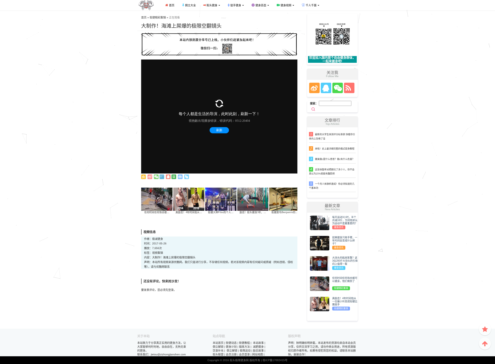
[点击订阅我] (348, 87)
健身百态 (261, 5)
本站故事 (258, 342)
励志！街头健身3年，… (253, 212)
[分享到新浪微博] (150, 176)
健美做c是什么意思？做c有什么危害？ (334, 159)
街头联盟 (218, 354)
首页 (171, 5)
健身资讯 (338, 227)
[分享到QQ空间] (143, 176)
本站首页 (218, 342)
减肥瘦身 (258, 346)
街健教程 (244, 342)
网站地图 (257, 354)
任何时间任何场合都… (156, 212)
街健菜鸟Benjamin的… (284, 212)
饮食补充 (218, 350)
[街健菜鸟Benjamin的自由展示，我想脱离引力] (284, 199)
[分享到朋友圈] (156, 176)
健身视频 (286, 5)
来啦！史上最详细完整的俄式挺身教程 (334, 148)
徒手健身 (236, 5)
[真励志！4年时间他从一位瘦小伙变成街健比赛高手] (189, 199)
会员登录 (244, 354)
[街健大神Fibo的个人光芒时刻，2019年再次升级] (220, 199)
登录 (171, 289)
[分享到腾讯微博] (162, 176)
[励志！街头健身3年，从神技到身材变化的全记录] (253, 199)
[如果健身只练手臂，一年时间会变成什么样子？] (319, 242)
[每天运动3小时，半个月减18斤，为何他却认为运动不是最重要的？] (319, 222)
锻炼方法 (244, 346)
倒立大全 (190, 5)
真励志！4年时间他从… (189, 212)
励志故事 (258, 350)
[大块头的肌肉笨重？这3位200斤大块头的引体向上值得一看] (319, 263)
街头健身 (212, 5)
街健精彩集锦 (341, 288)
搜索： (314, 103)
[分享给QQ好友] (168, 176)
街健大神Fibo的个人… (221, 212)
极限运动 (245, 350)
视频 (155, 252)
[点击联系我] (314, 87)
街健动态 (231, 342)
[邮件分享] (180, 176)
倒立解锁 (218, 346)
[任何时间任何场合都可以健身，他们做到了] (156, 199)
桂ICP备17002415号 (275, 360)
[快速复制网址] (186, 176)
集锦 (160, 252)
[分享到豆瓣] (174, 176)
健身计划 (231, 346)
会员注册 (231, 354)
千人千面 (311, 5)
